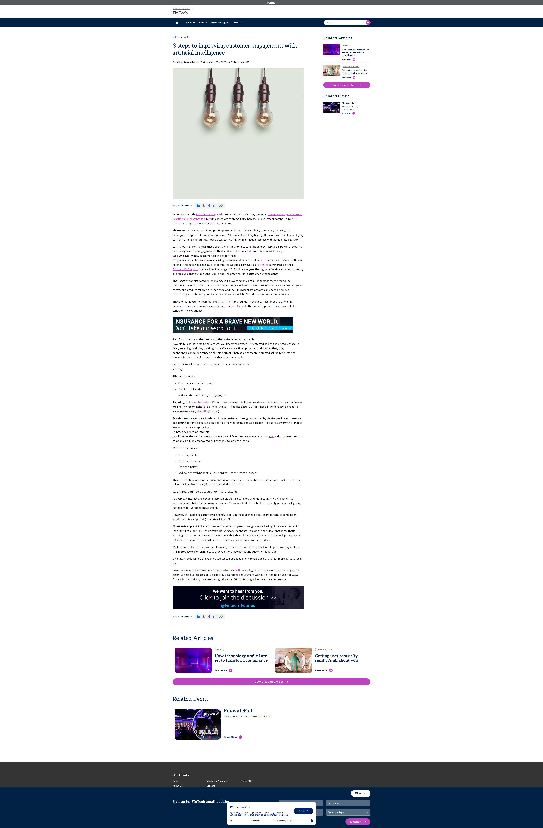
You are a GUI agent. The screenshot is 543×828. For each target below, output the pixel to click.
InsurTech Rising (206, 214)
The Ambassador (199, 402)
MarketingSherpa (207, 411)
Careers (210, 786)
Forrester (263, 264)
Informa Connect (181, 8)
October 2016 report (185, 269)
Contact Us (246, 781)
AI (212, 223)
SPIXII (221, 301)
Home (176, 781)
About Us (178, 786)
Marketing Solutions (217, 781)
